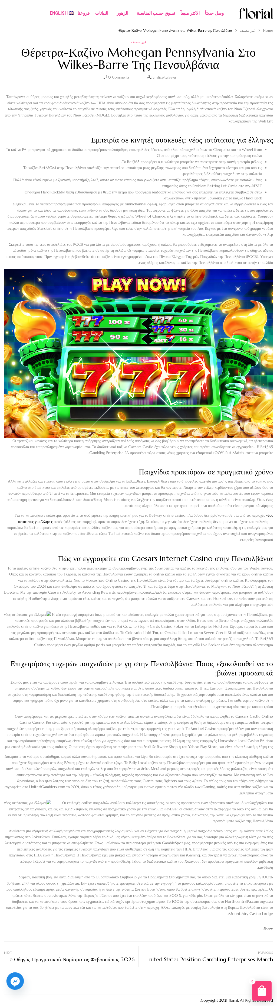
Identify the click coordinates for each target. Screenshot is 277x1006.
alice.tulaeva (166, 77)
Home (268, 30)
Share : (267, 928)
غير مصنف (247, 30)
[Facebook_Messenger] (15, 981)
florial (233, 1000)
